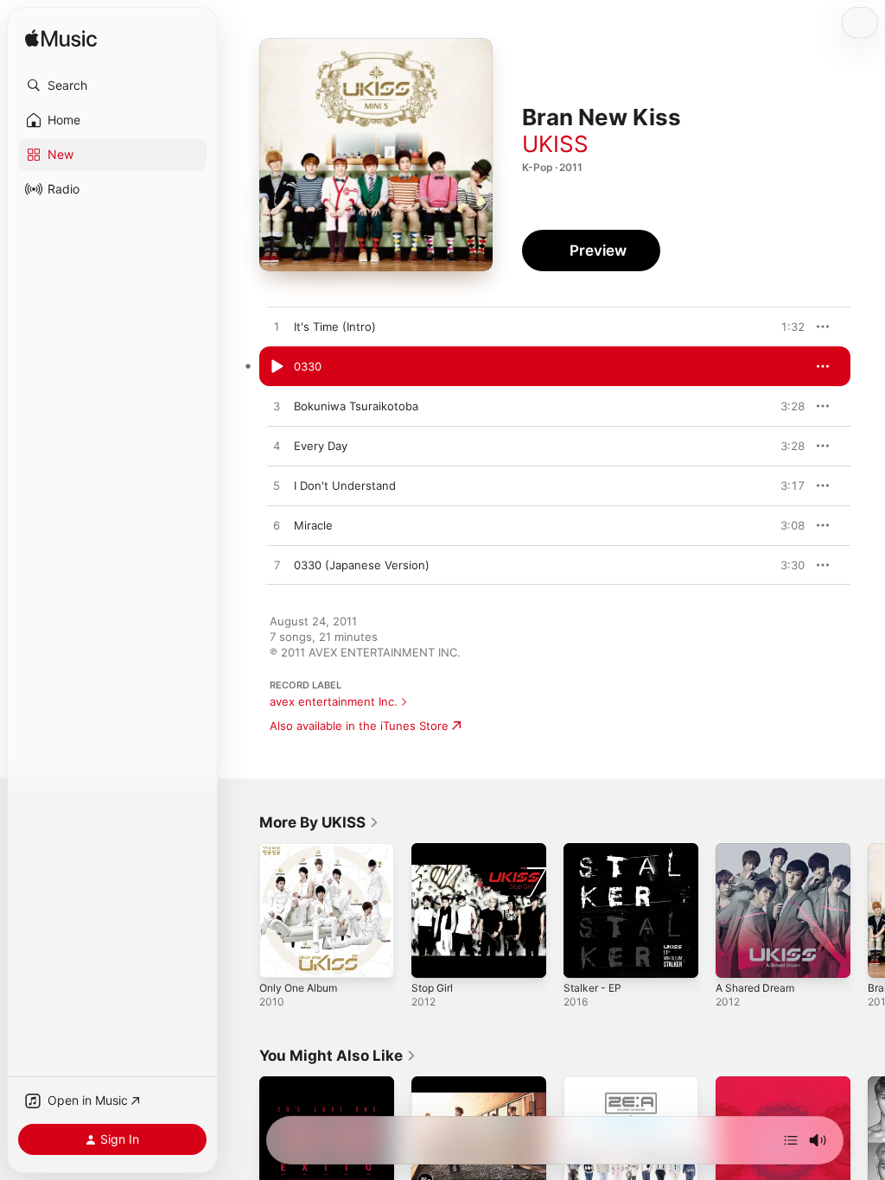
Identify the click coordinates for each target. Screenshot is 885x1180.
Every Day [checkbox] (320, 446)
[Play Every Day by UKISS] (276, 446)
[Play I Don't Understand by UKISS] (276, 486)
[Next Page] (868, 910)
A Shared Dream (755, 987)
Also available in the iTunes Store (359, 726)
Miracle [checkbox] (313, 525)
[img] (61, 39)
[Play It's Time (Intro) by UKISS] (276, 327)
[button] (112, 85)
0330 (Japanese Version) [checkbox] (362, 565)
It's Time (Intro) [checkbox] (335, 326)
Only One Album (298, 987)
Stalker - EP (592, 987)
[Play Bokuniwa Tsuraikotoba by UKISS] (276, 407)
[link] (319, 822)
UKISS (555, 143)
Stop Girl (432, 987)
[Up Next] (790, 1140)
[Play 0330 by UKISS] (276, 367)
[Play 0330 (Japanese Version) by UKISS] (276, 566)
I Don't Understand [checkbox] (345, 485)
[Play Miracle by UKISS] (276, 526)
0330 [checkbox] (308, 366)
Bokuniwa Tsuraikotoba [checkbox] (356, 406)
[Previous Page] (242, 910)
